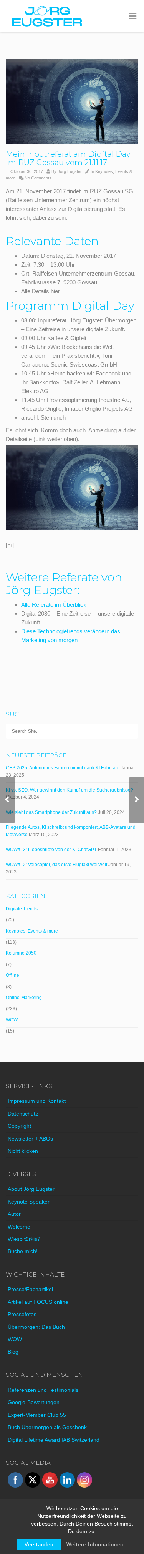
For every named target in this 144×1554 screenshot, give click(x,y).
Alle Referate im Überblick (53, 604)
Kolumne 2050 (21, 953)
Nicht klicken (23, 1151)
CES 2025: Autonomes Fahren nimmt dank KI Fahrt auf (62, 767)
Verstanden (39, 1544)
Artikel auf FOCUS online (38, 1302)
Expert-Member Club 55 (37, 1415)
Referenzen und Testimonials (43, 1390)
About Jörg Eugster (31, 1189)
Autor (14, 1214)
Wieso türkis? (24, 1239)
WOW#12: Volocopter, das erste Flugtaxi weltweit (56, 864)
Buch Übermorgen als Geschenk (47, 1427)
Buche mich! (23, 1251)
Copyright (19, 1126)
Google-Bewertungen (34, 1402)
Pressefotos (22, 1314)
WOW (12, 1020)
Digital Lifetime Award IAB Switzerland (53, 1440)
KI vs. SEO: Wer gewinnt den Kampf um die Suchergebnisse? (69, 790)
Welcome (19, 1227)
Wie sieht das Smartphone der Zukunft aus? (51, 812)
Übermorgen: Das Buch (36, 1327)
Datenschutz (23, 1114)
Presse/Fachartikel (30, 1289)
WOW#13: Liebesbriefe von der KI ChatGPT (51, 849)
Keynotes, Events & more (32, 931)
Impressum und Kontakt (37, 1101)
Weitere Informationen (94, 1544)
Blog (13, 1352)
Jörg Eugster (70, 171)
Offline (12, 975)
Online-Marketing (24, 997)
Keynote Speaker (29, 1202)
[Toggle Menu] (132, 16)
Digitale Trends (22, 908)
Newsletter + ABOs (30, 1139)
